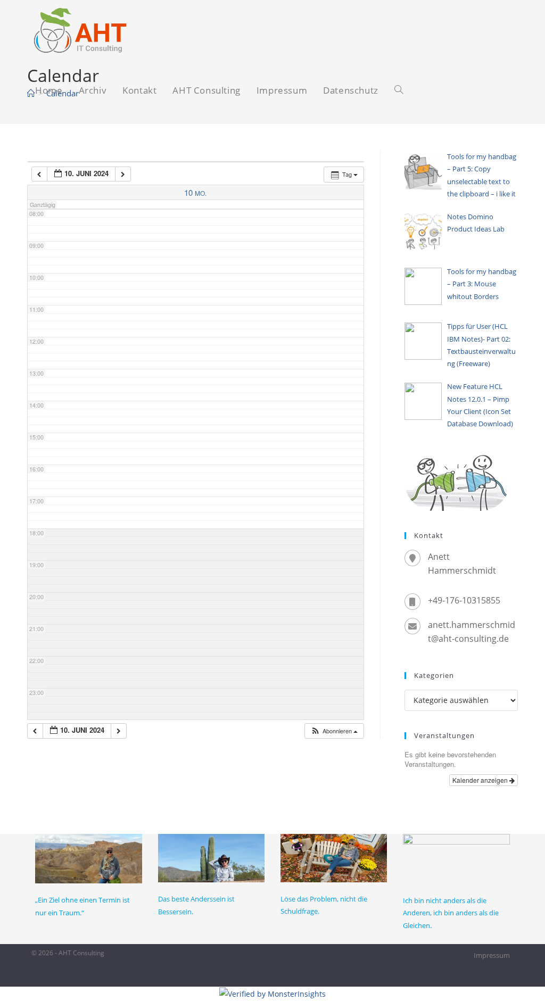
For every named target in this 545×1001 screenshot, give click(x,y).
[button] (334, 731)
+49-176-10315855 (464, 600)
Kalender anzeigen (480, 779)
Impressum (492, 955)
